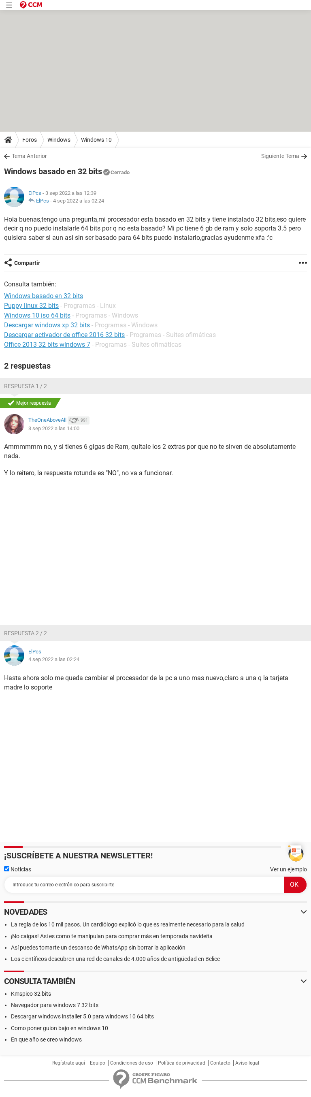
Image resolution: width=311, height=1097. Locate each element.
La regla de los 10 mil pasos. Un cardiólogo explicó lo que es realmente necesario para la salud (128, 924)
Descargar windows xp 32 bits (47, 325)
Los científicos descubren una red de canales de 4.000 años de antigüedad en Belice (115, 959)
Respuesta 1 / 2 (25, 386)
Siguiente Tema (280, 156)
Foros (29, 140)
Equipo (97, 1063)
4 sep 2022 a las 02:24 (78, 201)
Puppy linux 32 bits (31, 305)
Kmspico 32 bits (31, 993)
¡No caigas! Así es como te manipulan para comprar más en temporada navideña (112, 936)
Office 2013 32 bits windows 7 (47, 344)
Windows (58, 140)
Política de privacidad (181, 1063)
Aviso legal (247, 1063)
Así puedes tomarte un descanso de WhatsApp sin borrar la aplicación (98, 947)
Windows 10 (96, 140)
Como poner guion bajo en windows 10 (59, 1028)
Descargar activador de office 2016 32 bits (64, 335)
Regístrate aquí (68, 1063)
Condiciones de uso (131, 1063)
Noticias (20, 869)
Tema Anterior (29, 156)
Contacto (220, 1063)
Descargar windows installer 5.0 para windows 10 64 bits (82, 1016)
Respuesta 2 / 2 (25, 633)
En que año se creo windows (46, 1039)
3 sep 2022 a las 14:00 (53, 428)
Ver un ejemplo (288, 869)
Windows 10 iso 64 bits (37, 315)
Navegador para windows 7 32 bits (54, 1005)
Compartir (27, 263)
